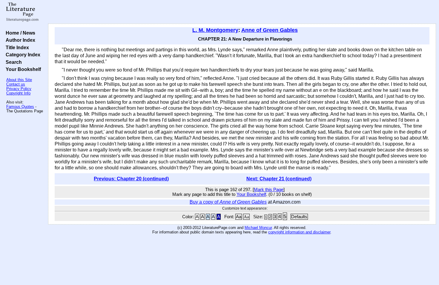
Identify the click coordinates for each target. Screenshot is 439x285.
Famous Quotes (20, 106)
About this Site (19, 80)
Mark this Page (268, 189)
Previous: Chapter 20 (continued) (131, 178)
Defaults (299, 216)
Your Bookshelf (22, 69)
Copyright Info (18, 93)
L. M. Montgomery (215, 30)
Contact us (15, 84)
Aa (238, 216)
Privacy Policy (18, 88)
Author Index (19, 40)
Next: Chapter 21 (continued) (278, 178)
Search (12, 62)
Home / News (19, 32)
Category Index (21, 54)
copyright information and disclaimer (299, 232)
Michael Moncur (258, 227)
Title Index (16, 47)
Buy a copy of (228, 202)
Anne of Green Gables (269, 30)
